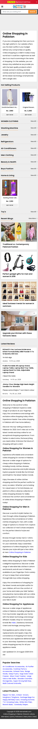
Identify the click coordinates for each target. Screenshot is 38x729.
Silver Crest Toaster (18, 676)
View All (33, 121)
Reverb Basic (8, 704)
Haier (14, 622)
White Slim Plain (25, 702)
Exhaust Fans (18, 671)
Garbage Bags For (27, 697)
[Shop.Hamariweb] (19, 6)
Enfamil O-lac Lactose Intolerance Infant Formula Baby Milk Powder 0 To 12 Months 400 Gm (18, 351)
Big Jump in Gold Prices (20, 2)
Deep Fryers (14, 674)
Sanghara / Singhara (11, 697)
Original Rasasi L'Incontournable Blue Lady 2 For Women (28, 107)
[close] (36, 2)
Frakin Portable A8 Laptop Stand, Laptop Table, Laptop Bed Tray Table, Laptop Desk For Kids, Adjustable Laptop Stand (18, 369)
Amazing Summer (27, 700)
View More (32, 218)
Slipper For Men (9, 695)
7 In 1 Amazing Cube (10, 702)
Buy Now (9, 115)
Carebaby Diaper (21, 704)
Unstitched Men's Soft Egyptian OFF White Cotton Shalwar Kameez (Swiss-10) (10, 107)
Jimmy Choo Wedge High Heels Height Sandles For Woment (18, 385)
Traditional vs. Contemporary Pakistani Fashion (16, 245)
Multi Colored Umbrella (12, 683)
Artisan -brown (22, 695)
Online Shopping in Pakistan (20, 552)
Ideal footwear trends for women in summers (18, 304)
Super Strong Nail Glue (22, 681)
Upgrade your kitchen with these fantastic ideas (17, 334)
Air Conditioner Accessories (14, 666)
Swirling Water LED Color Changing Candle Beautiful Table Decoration (9, 198)
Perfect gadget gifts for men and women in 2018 (17, 275)
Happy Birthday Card (11, 700)
